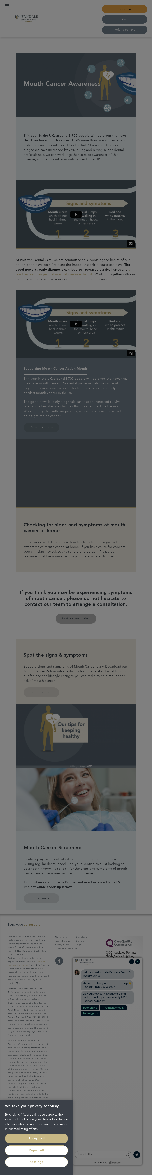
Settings (36, 1162)
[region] (36, 1137)
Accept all (36, 1138)
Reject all (36, 1150)
